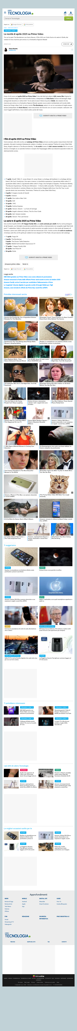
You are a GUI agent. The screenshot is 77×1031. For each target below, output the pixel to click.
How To (59, 901)
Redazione (25, 916)
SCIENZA (42, 567)
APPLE (42, 597)
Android (24, 901)
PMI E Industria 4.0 (63, 916)
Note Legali (27, 982)
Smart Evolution (44, 904)
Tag (48, 941)
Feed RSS (12, 941)
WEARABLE (24, 770)
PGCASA (34, 978)
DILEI (53, 978)
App (23, 906)
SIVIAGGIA (57, 978)
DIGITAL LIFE (43, 898)
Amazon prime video (12, 264)
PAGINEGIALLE (16, 978)
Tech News (8, 906)
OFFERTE (7, 567)
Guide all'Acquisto (62, 904)
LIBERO (5, 978)
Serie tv (25, 264)
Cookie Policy (40, 982)
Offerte (7, 911)
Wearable (42, 901)
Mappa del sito (31, 941)
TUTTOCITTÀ (48, 978)
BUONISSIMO (70, 978)
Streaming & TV (9, 922)
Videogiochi (8, 924)
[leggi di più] (72, 50)
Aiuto (58, 982)
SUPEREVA (38, 980)
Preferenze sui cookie (50, 982)
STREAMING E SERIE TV (13, 27)
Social (6, 919)
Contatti (64, 941)
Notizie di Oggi (9, 901)
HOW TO (7, 626)
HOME (5, 27)
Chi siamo (20, 982)
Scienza (7, 909)
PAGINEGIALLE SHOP (26, 978)
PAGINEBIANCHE (40, 978)
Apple (23, 904)
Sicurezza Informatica (43, 917)
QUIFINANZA (63, 978)
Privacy (33, 982)
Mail (65, 14)
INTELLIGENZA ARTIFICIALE (47, 626)
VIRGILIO (10, 978)
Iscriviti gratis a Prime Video (54, 116)
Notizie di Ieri (8, 904)
